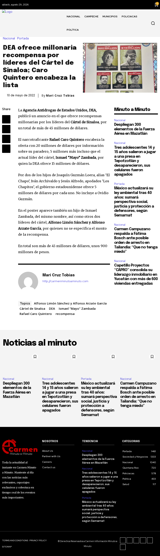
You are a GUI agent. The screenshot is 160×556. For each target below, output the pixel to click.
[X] (6, 129)
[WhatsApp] (6, 149)
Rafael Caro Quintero (36, 314)
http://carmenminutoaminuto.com (65, 281)
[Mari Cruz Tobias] (28, 282)
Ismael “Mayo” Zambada (77, 308)
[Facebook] (6, 119)
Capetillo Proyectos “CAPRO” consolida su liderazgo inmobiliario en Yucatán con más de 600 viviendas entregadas (136, 274)
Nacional (9, 38)
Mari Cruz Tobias (60, 95)
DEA (52, 308)
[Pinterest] (6, 139)
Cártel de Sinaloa (32, 308)
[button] (153, 23)
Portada (23, 38)
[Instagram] (129, 540)
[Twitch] (143, 540)
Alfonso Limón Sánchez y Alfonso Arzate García (70, 303)
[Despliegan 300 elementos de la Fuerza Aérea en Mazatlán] (21, 363)
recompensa (65, 314)
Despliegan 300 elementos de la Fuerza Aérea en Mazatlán (134, 129)
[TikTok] (136, 540)
